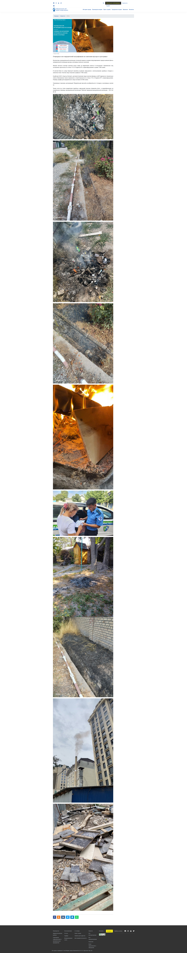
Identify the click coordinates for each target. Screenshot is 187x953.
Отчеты (66, 933)
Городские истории (117, 9)
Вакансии (125, 9)
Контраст (109, 931)
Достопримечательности (80, 938)
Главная (56, 16)
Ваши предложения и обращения (92, 946)
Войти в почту (118, 931)
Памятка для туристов (80, 935)
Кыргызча (124, 3)
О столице (77, 931)
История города (87, 9)
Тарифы (66, 935)
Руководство (56, 931)
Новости (62, 16)
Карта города (78, 933)
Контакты (131, 9)
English (108, 5)
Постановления (68, 931)
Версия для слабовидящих (113, 3)
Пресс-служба (107, 9)
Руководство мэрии (97, 9)
